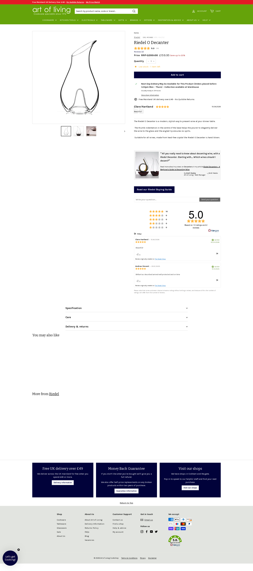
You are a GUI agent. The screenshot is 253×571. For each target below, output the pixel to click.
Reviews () (139, 52)
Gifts (121, 20)
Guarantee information (126, 491)
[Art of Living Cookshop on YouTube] (151, 531)
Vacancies (89, 540)
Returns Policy (91, 528)
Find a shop (118, 524)
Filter (139, 234)
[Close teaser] (18, 549)
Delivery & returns (76, 326)
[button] (182, 541)
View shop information (150, 95)
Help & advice (119, 528)
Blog (87, 536)
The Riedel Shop (160, 259)
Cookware (48, 20)
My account (118, 532)
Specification (73, 308)
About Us (192, 20)
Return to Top (126, 503)
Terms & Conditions (129, 558)
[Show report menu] (217, 254)
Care (68, 317)
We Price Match (93, 2)
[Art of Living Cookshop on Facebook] (146, 531)
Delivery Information (94, 524)
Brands (134, 20)
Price (137, 55)
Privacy (143, 558)
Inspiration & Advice (169, 20)
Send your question (209, 199)
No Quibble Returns (75, 2)
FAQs (87, 532)
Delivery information (63, 482)
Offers (148, 20)
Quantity (139, 61)
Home (136, 33)
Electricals (88, 20)
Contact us (118, 520)
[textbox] (167, 199)
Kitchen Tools (68, 20)
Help (205, 20)
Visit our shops (190, 488)
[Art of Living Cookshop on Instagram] (142, 531)
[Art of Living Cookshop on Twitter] (156, 531)
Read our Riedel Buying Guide (154, 189)
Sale (59, 532)
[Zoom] (78, 77)
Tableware (107, 20)
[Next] (123, 131)
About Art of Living (94, 520)
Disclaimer (152, 558)
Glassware (62, 528)
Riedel (137, 37)
